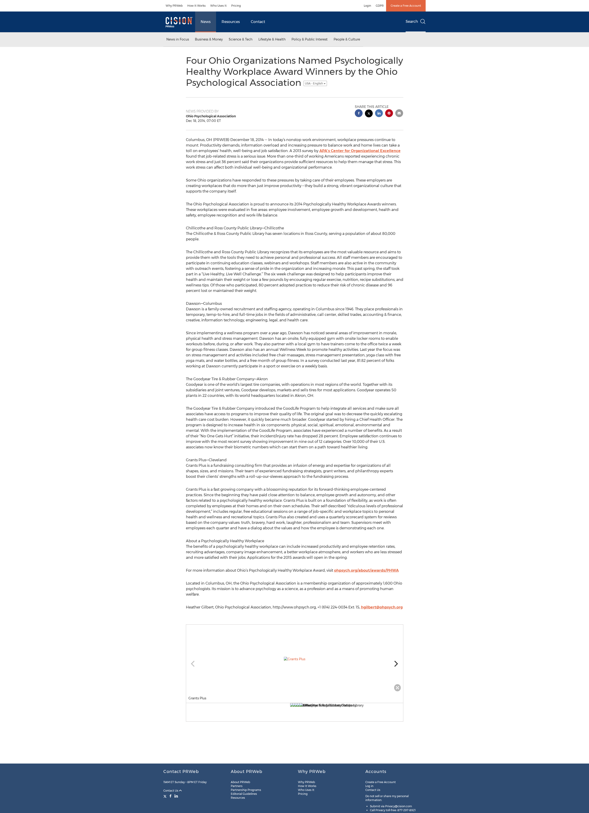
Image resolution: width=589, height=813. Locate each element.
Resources (231, 22)
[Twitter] (165, 796)
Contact (258, 22)
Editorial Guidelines (244, 794)
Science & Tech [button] (240, 39)
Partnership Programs (246, 790)
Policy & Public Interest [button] (310, 39)
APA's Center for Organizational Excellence (360, 151)
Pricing (236, 5)
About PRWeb (240, 782)
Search (412, 21)
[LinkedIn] (176, 796)
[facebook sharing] (359, 113)
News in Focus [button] (177, 39)
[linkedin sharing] (379, 113)
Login (367, 5)
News (206, 22)
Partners (237, 786)
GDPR (380, 5)
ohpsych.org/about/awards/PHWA (366, 570)
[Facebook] (170, 796)
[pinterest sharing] (389, 113)
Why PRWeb (174, 5)
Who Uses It (218, 5)
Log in (369, 786)
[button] (294, 659)
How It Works (196, 5)
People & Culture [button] (347, 39)
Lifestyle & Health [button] (272, 39)
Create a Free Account (406, 5)
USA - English (314, 83)
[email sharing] (399, 113)
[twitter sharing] (369, 114)
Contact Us (171, 790)
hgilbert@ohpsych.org (382, 607)
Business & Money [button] (209, 39)
